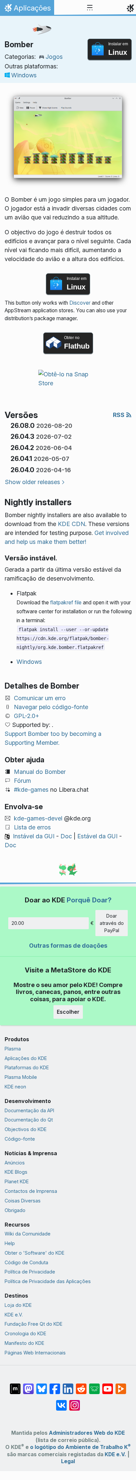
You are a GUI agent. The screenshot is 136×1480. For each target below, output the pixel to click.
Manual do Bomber (40, 771)
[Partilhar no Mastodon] (28, 1385)
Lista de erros (32, 827)
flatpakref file (66, 602)
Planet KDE (17, 1181)
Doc (66, 836)
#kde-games (31, 789)
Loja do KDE (18, 1305)
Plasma (13, 1048)
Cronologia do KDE (25, 1333)
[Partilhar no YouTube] (107, 1385)
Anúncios (15, 1162)
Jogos (54, 56)
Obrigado (15, 1210)
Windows (24, 75)
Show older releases (32, 481)
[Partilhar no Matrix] (15, 1385)
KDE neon (15, 1086)
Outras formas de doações (68, 945)
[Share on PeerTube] (121, 1385)
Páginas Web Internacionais (35, 1352)
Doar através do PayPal (112, 923)
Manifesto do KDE (24, 1343)
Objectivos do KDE (26, 1129)
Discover (79, 303)
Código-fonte (20, 1139)
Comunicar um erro (40, 698)
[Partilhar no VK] (61, 1402)
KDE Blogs (16, 1172)
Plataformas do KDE (27, 1067)
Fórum (22, 780)
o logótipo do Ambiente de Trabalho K (80, 1447)
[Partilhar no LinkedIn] (68, 1385)
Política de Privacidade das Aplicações (48, 1281)
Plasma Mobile (21, 1077)
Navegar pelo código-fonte (51, 706)
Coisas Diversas (23, 1200)
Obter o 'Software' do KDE (34, 1253)
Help (10, 1243)
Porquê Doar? (89, 900)
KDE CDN (71, 523)
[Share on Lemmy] (94, 1385)
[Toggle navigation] (90, 8)
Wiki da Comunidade (28, 1233)
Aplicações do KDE (26, 1058)
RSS (119, 414)
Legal (68, 1461)
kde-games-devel (38, 818)
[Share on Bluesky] (41, 1385)
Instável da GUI (33, 836)
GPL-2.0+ (26, 715)
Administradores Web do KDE (87, 1433)
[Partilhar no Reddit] (81, 1385)
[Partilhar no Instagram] (74, 1402)
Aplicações (27, 9)
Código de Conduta (26, 1262)
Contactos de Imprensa (31, 1191)
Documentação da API (29, 1110)
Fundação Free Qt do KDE (33, 1324)
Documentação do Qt (29, 1119)
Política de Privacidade (30, 1271)
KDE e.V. (14, 1314)
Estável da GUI (97, 836)
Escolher (68, 1011)
